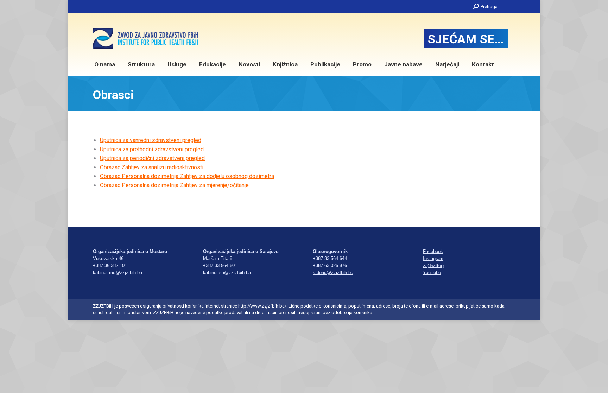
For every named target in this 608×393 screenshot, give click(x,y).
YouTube (432, 272)
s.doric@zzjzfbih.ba (333, 272)
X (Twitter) (433, 265)
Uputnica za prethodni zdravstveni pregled (152, 149)
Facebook (433, 251)
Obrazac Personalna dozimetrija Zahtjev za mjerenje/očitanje (174, 185)
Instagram (433, 258)
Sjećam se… (466, 39)
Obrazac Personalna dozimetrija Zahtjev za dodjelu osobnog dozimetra (187, 176)
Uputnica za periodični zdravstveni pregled (152, 158)
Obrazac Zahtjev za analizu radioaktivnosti (151, 167)
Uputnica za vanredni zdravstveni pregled (150, 140)
